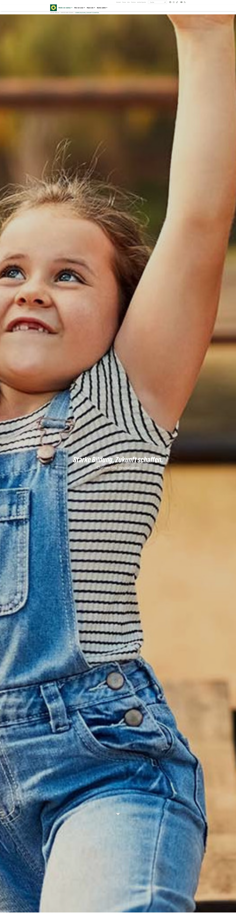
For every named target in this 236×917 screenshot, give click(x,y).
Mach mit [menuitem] (90, 8)
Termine (133, 2)
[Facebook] (170, 2)
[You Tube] (181, 2)
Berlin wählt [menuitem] (101, 8)
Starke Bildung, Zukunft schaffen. (87, 13)
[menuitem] (118, 2)
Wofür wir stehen (67, 13)
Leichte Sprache (141, 2)
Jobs (128, 2)
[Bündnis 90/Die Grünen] (53, 7)
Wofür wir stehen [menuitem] (64, 8)
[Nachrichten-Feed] (185, 2)
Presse (124, 2)
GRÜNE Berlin (55, 13)
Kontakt (118, 2)
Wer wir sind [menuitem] (78, 8)
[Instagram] (173, 2)
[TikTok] (177, 2)
